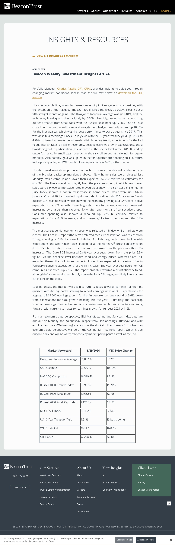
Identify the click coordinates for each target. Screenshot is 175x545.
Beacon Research (111, 482)
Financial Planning (49, 482)
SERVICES (82, 11)
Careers (81, 489)
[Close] (171, 540)
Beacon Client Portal (148, 489)
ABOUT (95, 11)
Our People (83, 482)
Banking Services (48, 496)
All (104, 475)
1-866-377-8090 (19, 476)
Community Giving (86, 496)
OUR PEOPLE (110, 11)
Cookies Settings (124, 540)
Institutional (83, 511)
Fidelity (141, 482)
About (80, 475)
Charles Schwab (146, 475)
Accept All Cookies (145, 540)
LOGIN (165, 11)
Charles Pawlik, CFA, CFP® (74, 88)
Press (80, 504)
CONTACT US (143, 11)
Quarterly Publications (114, 489)
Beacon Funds (47, 504)
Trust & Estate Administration (55, 489)
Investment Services (50, 475)
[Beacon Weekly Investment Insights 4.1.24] (23, 6)
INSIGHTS (126, 11)
